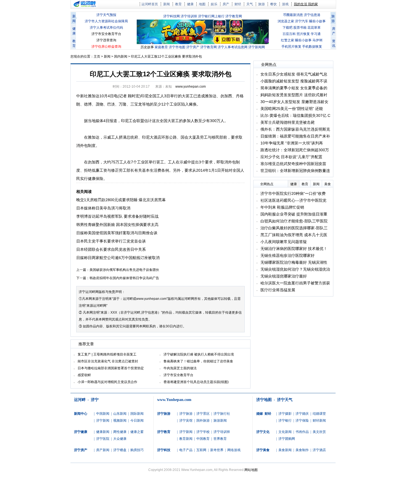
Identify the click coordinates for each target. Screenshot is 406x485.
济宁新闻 (102, 420)
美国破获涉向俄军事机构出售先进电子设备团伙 (124, 270)
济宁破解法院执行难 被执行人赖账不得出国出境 (199, 354)
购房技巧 (137, 450)
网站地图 (251, 470)
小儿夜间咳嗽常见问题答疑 (283, 241)
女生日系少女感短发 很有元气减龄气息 (293, 74)
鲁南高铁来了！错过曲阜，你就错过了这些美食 (198, 361)
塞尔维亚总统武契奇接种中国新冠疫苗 (293, 163)
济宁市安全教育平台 (106, 34)
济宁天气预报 (106, 15)
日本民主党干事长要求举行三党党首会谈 (111, 241)
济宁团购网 (286, 439)
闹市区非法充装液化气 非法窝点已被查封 (108, 361)
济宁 (95, 400)
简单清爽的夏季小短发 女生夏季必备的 (293, 88)
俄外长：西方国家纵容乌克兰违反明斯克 (295, 129)
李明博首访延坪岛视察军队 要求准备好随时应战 (117, 216)
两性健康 (119, 432)
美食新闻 (285, 450)
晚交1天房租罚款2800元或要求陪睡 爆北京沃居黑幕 (121, 200)
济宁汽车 (301, 21)
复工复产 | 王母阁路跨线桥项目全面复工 (107, 354)
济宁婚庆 (302, 414)
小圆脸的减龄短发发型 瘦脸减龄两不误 (293, 81)
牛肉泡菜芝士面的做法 (180, 368)
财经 (237, 4)
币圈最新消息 (293, 15)
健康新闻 (102, 432)
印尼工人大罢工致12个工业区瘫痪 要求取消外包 (166, 56)
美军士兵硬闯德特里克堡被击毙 (287, 122)
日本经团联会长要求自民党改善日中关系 (111, 249)
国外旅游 (203, 420)
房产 (226, 4)
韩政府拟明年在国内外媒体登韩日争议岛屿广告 (124, 278)
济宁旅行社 (221, 414)
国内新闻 (120, 56)
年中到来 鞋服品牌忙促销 (282, 207)
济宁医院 (102, 439)
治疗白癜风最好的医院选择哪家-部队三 (294, 228)
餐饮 (273, 4)
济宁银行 (285, 420)
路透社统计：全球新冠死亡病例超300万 (294, 150)
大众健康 (119, 439)
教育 (178, 4)
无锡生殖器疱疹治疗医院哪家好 (287, 255)
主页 (97, 56)
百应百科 (289, 34)
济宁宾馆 (186, 420)
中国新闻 (102, 414)
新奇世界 (216, 450)
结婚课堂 (319, 414)
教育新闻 (186, 439)
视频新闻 (119, 420)
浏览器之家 (286, 21)
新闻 (166, 4)
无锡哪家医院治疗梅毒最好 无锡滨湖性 (293, 262)
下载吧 (287, 27)
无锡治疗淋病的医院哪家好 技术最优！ (293, 248)
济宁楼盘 (119, 450)
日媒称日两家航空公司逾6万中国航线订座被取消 (118, 257)
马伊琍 (317, 40)
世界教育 (220, 439)
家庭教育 (161, 47)
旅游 (261, 4)
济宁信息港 (312, 15)
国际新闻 (137, 414)
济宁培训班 (189, 16)
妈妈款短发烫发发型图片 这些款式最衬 (293, 95)
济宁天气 (284, 400)
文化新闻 (285, 432)
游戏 (285, 4)
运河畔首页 (149, 4)
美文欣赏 (319, 432)
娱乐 (214, 4)
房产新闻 (102, 450)
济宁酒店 (319, 450)
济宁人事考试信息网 (232, 47)
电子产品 (186, 450)
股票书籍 (300, 27)
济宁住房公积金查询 (106, 46)
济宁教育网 (233, 16)
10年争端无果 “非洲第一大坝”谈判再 (291, 143)
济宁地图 (264, 400)
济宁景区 (203, 414)
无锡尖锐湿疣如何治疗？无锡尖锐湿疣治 (295, 269)
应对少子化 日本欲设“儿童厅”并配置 (291, 157)
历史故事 (147, 47)
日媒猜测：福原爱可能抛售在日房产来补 (295, 136)
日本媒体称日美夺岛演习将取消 (103, 208)
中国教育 (203, 439)
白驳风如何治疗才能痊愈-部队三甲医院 (294, 221)
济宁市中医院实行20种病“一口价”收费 (293, 193)
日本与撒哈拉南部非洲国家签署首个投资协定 (111, 368)
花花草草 (314, 27)
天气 (249, 4)
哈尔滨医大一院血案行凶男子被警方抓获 (295, 283)
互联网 (201, 450)
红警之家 (287, 40)
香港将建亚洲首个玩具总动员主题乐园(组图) (196, 382)
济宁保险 (302, 420)
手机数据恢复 (312, 46)
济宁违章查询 (106, 40)
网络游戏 (234, 450)
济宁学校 (203, 432)
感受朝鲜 (84, 375)
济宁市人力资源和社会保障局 (106, 21)
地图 (202, 4)
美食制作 (302, 450)
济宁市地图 (177, 47)
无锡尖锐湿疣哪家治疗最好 (283, 276)
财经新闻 (319, 420)
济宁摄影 (285, 414)
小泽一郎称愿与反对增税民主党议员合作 (107, 382)
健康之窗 (137, 432)
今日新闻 (137, 420)
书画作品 (302, 432)
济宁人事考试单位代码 (106, 27)
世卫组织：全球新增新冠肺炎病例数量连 (295, 170)
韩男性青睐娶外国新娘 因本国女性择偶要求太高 (117, 224)
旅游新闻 (220, 420)
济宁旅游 (186, 414)
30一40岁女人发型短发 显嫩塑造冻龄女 (294, 101)
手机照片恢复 (291, 46)
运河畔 (80, 400)
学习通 (316, 34)
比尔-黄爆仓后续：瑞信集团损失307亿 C (295, 115)
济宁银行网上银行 (211, 16)
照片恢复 (303, 34)
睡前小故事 (317, 21)
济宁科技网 (171, 16)
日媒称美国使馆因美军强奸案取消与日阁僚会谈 (116, 233)
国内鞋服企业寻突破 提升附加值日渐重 (293, 214)
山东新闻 (119, 414)
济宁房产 (192, 47)
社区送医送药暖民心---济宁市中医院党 (293, 200)
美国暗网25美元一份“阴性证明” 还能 (291, 108)
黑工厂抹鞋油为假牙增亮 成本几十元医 (293, 235)
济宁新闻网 (256, 47)
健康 (190, 4)
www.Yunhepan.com (174, 400)
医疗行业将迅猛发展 (277, 290)
